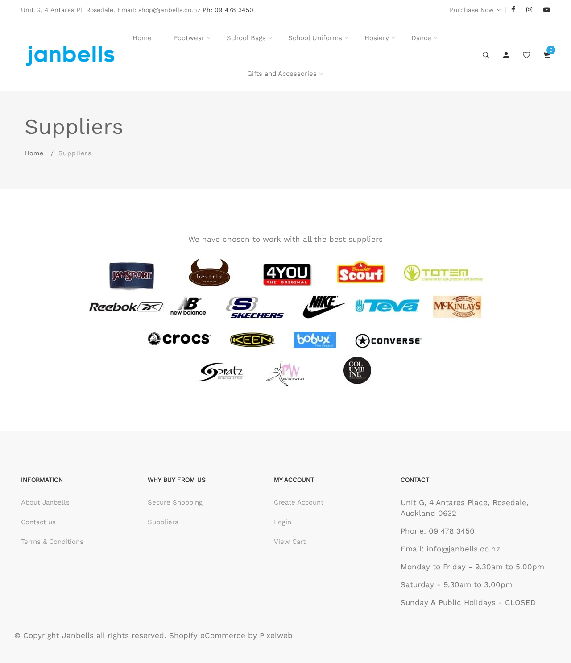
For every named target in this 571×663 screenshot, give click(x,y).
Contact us (38, 522)
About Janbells (45, 502)
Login (282, 522)
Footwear (189, 38)
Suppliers (163, 522)
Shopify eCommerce (207, 635)
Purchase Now (472, 9)
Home (142, 38)
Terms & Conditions (52, 542)
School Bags (246, 38)
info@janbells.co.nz (463, 548)
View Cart (290, 542)
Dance (421, 38)
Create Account (298, 502)
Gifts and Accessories (282, 74)
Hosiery (376, 38)
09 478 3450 (452, 530)
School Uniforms (315, 38)
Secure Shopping (175, 502)
